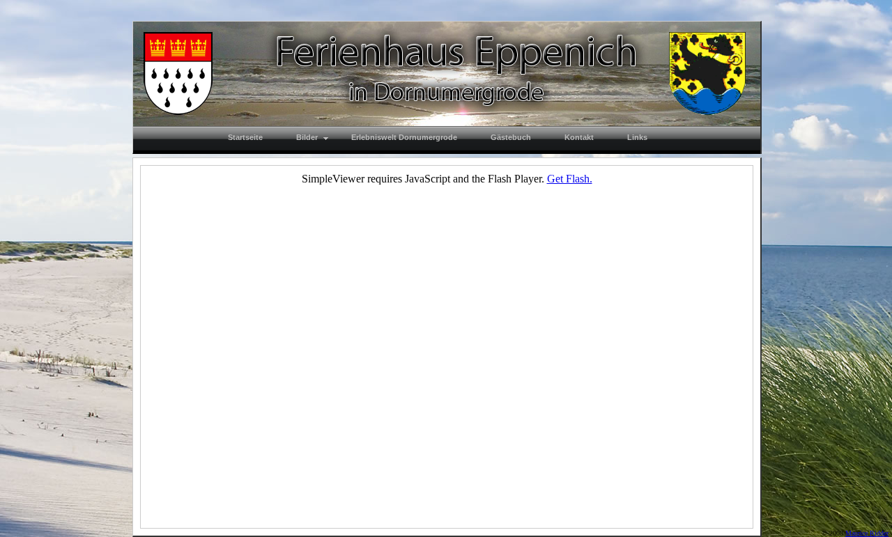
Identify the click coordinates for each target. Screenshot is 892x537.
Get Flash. (569, 179)
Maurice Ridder (867, 533)
